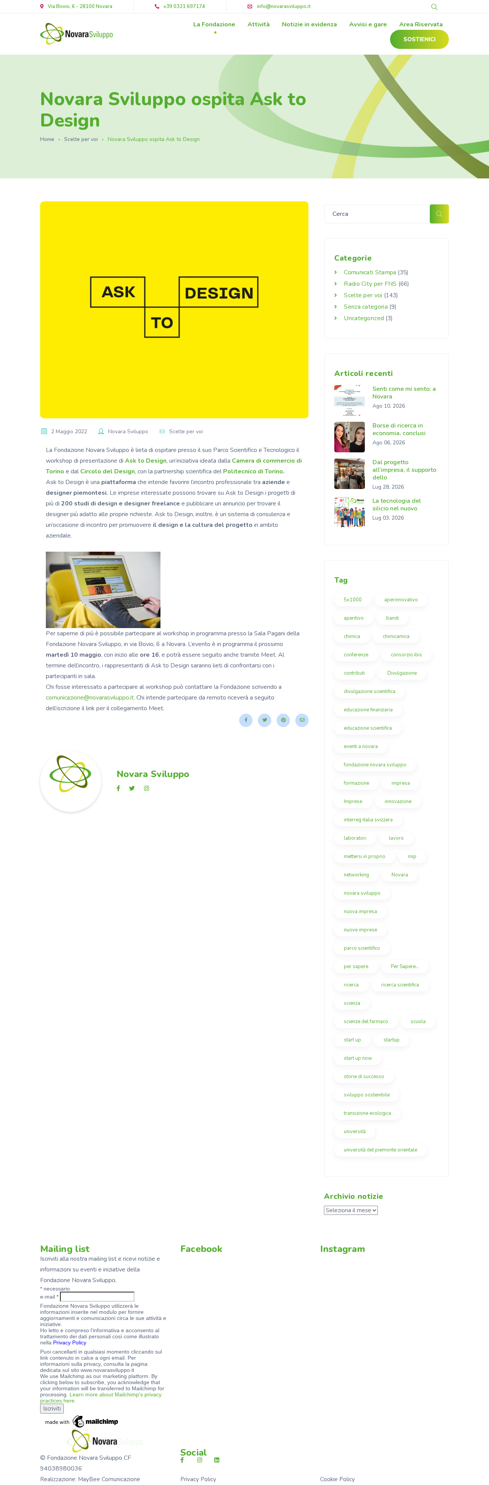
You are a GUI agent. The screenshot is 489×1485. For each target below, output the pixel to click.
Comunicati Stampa (370, 272)
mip (412, 856)
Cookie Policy (337, 1479)
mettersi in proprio (364, 856)
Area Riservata (421, 24)
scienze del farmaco (366, 1021)
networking (356, 874)
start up (352, 1039)
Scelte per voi (81, 139)
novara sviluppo (362, 893)
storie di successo (364, 1076)
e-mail (49, 1297)
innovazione (398, 801)
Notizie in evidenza (309, 24)
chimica (352, 636)
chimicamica (396, 636)
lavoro (396, 838)
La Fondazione (214, 24)
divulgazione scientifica (369, 691)
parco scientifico (362, 948)
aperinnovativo (401, 599)
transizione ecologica (367, 1113)
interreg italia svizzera (368, 819)
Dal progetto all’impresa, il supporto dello (404, 470)
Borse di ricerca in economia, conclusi (399, 429)
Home (47, 139)
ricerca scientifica (400, 984)
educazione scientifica (368, 728)
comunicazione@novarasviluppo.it (90, 697)
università (355, 1131)
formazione (356, 783)
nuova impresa (360, 911)
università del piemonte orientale (380, 1150)
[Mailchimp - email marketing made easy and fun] (82, 1421)
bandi (392, 618)
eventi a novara (361, 746)
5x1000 (353, 599)
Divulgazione (402, 673)
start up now (358, 1058)
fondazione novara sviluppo (375, 764)
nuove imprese (360, 929)
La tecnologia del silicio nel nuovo (396, 505)
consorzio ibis (406, 654)
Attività (259, 24)
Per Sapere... (405, 966)
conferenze (356, 654)
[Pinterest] (283, 720)
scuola (418, 1021)
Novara (400, 874)
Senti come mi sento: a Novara (404, 393)
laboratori (355, 838)
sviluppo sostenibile (367, 1094)
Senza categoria (366, 307)
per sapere (356, 966)
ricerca (351, 984)
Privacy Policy (69, 1342)
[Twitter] (264, 720)
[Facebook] (246, 720)
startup (392, 1039)
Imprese (353, 801)
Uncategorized (364, 318)
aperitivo (354, 618)
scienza (352, 1003)
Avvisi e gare (368, 24)
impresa (401, 783)
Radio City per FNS (370, 284)
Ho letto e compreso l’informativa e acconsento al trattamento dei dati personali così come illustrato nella (99, 1336)
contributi (354, 673)
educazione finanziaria (368, 709)
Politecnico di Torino (253, 471)
